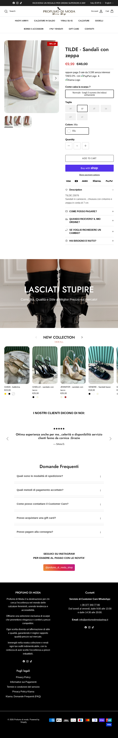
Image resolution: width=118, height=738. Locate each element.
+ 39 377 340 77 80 (90, 605)
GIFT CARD (74, 28)
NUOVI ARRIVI (21, 20)
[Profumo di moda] (59, 11)
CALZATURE (83, 20)
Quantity (70, 139)
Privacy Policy (23, 677)
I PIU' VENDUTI (56, 28)
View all (59, 342)
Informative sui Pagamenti (23, 682)
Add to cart (89, 158)
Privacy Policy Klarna (23, 691)
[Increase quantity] (85, 145)
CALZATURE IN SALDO (44, 20)
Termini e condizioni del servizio (23, 687)
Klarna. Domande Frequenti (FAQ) (23, 696)
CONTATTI (89, 28)
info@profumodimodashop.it (93, 619)
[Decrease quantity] (68, 145)
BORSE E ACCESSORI (33, 28)
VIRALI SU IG (67, 20)
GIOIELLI (99, 20)
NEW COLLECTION (59, 337)
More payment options (89, 175)
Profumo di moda (21, 719)
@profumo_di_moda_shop (59, 567)
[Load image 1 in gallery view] (31, 76)
